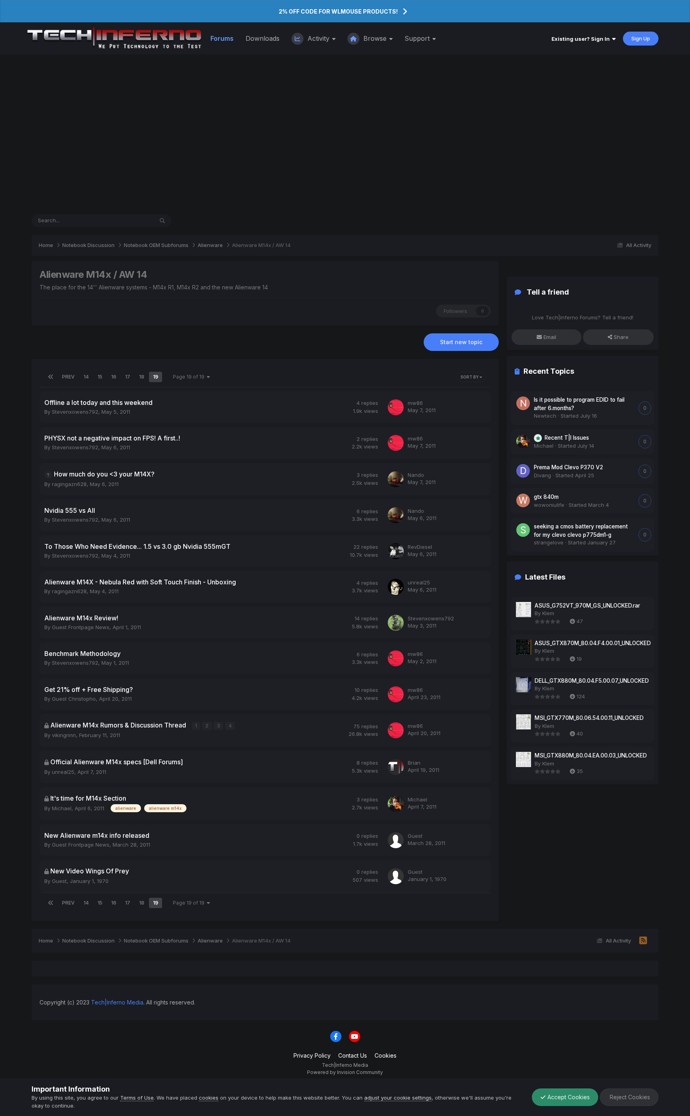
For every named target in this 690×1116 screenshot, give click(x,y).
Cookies (386, 1055)
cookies (208, 1097)
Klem (548, 613)
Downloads (263, 38)
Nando (416, 475)
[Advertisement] (345, 134)
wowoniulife (549, 505)
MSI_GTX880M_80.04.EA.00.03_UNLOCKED (591, 755)
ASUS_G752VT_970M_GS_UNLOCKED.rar (587, 605)
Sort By (470, 377)
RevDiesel (420, 547)
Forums (222, 38)
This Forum (129, 220)
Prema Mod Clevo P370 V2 (568, 467)
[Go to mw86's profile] (396, 407)
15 (99, 377)
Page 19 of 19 (190, 377)
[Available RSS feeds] (643, 941)
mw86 (415, 403)
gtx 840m (546, 497)
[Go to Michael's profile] (396, 804)
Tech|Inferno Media (117, 1002)
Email (549, 337)
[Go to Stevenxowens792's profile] (396, 623)
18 (141, 377)
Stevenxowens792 (75, 412)
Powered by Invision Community (345, 1072)
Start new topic (461, 342)
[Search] (162, 220)
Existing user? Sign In (581, 39)
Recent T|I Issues (567, 437)
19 (155, 377)
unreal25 (419, 582)
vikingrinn (64, 735)
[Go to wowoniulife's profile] (523, 500)
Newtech (545, 416)
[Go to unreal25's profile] (396, 587)
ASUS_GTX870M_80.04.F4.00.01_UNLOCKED (593, 643)
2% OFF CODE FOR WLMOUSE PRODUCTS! (338, 11)
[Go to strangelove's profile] (523, 530)
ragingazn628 (69, 484)
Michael (61, 808)
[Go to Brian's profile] (396, 767)
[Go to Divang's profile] (523, 471)
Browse (375, 38)
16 (113, 377)
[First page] (50, 377)
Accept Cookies (568, 1097)
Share (620, 337)
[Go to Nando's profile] (396, 479)
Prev (68, 377)
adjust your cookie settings (398, 1097)
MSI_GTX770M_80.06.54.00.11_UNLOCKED (589, 718)
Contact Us (352, 1055)
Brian (414, 762)
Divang (542, 475)
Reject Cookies (629, 1097)
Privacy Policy (312, 1055)
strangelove (548, 542)
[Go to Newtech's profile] (523, 403)
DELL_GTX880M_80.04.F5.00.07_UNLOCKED (592, 681)
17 (127, 377)
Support (418, 38)
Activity (318, 38)
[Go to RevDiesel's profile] (396, 551)
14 (86, 377)
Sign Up (640, 38)
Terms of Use (137, 1097)
